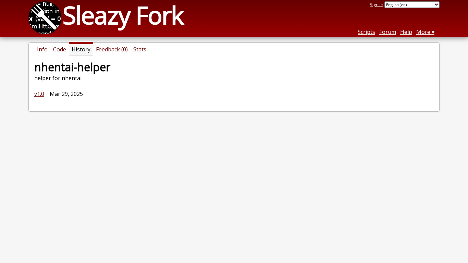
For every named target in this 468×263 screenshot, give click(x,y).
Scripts (366, 32)
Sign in (376, 4)
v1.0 (39, 94)
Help (406, 32)
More (423, 32)
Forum (387, 32)
